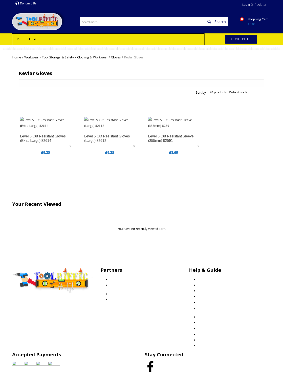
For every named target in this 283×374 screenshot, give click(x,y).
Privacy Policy (207, 285)
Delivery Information (212, 302)
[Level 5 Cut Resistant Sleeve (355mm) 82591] (173, 122)
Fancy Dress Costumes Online (131, 285)
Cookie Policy (207, 279)
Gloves (116, 57)
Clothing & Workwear (92, 57)
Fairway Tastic (119, 279)
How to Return (208, 308)
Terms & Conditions (212, 291)
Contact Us (27, 3)
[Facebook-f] (150, 366)
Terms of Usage (209, 297)
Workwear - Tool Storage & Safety (49, 57)
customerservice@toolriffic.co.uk (44, 302)
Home (16, 57)
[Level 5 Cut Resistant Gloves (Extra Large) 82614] (45, 122)
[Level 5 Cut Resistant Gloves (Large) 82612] (109, 122)
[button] (252, 22)
